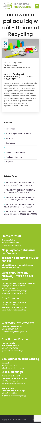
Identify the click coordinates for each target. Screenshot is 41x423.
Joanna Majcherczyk (14, 63)
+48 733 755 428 (12, 381)
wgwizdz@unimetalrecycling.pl (14, 293)
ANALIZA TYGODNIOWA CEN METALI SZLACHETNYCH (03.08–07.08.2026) (19, 198)
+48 (7, 305)
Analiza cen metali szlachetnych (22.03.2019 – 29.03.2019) (18, 77)
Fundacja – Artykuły (14, 157)
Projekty (9, 162)
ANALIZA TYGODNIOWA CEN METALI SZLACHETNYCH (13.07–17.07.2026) (19, 205)
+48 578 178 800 (11, 348)
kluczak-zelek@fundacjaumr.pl (14, 331)
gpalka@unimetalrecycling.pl (11, 245)
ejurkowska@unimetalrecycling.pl (12, 351)
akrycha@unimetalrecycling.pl (14, 395)
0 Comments (12, 65)
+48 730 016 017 (11, 365)
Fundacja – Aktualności (15, 152)
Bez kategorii (11, 138)
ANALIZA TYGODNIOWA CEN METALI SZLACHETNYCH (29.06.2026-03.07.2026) (20, 212)
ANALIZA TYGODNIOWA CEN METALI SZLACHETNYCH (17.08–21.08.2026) (19, 184)
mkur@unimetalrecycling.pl (13, 368)
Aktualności (10, 129)
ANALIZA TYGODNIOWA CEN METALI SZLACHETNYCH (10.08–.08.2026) (19, 191)
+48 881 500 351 (11, 288)
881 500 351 (13, 305)
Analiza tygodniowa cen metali (19, 68)
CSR (7, 148)
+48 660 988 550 (12, 242)
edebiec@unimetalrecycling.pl (14, 291)
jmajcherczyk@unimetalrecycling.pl (13, 383)
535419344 (13, 393)
